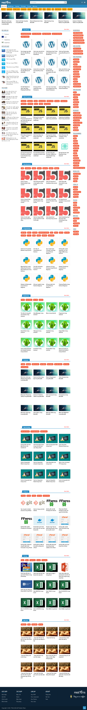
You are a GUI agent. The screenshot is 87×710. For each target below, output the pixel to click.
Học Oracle (66, 364)
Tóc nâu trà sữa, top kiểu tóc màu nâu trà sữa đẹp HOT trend (9, 113)
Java (44, 9)
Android (41, 300)
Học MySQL (50, 364)
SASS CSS (30, 104)
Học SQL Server (58, 364)
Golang (38, 235)
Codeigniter (27, 168)
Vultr (5, 37)
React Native (29, 300)
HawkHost (7, 42)
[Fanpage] (82, 2)
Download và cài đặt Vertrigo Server (11, 55)
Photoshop (44, 560)
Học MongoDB (24, 367)
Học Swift (23, 235)
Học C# (61, 232)
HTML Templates (25, 36)
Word (27, 560)
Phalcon (39, 168)
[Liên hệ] (84, 2)
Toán (29, 624)
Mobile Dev (26, 296)
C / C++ (3, 9)
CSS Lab (76, 231)
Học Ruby (67, 232)
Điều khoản (4, 701)
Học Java (33, 701)
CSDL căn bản (35, 364)
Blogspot (57, 168)
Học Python (34, 699)
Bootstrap (35, 9)
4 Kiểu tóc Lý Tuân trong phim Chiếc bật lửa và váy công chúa (10, 119)
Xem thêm (66, 29)
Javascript (23, 9)
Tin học (29, 6)
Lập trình (4, 6)
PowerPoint (32, 560)
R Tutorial (35, 232)
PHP (40, 9)
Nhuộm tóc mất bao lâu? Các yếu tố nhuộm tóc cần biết (10, 103)
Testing (33, 495)
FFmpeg (23, 495)
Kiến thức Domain (25, 431)
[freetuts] (12, 2)
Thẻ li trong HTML (10, 59)
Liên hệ (3, 697)
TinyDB (23, 364)
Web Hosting (26, 427)
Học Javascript (35, 697)
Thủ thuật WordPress (26, 34)
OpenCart (45, 168)
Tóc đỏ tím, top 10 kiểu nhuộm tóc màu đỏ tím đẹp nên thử (10, 129)
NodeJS (70, 9)
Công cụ (25, 492)
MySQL (64, 9)
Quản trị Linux (44, 431)
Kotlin (34, 235)
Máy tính (18, 694)
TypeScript (23, 104)
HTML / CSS (16, 9)
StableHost (7, 40)
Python (48, 9)
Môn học (35, 6)
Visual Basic (51, 235)
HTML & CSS (50, 101)
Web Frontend (27, 97)
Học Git (28, 495)
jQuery (29, 9)
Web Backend (27, 164)
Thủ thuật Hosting (35, 431)
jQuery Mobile (42, 101)
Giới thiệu (4, 694)
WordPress (11, 6)
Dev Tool (39, 495)
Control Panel (46, 495)
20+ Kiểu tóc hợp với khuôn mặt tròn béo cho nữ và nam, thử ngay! (10, 134)
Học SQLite (43, 364)
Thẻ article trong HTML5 (12, 67)
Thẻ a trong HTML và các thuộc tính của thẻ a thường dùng (12, 83)
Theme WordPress (37, 34)
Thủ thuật (23, 6)
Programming (27, 228)
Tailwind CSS (64, 101)
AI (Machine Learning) (44, 232)
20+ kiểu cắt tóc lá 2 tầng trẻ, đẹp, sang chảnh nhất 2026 (9, 93)
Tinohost (6, 34)
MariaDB (28, 364)
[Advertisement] (10, 165)
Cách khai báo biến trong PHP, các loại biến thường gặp (12, 51)
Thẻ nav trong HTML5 (11, 63)
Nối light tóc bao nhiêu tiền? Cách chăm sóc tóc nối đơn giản (10, 98)
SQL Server (58, 9)
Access (38, 560)
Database (25, 360)
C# (53, 9)
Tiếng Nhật (34, 624)
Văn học (40, 624)
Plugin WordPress (46, 34)
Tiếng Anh (23, 624)
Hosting (17, 6)
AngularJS (30, 101)
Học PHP (33, 694)
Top (84, 708)
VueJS (36, 104)
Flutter (22, 300)
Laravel (34, 168)
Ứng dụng (18, 701)
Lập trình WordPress (56, 34)
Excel (22, 560)
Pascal (56, 232)
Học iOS (35, 300)
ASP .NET (23, 232)
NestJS (40, 104)
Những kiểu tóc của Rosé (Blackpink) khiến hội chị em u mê (10, 139)
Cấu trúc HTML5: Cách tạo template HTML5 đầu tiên (12, 72)
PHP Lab (76, 234)
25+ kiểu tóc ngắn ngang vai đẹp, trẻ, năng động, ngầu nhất (10, 108)
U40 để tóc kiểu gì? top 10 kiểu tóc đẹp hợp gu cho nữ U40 (10, 124)
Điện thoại (18, 699)
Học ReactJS (47, 104)
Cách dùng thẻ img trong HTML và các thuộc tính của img (12, 77)
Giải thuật (9, 9)
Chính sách (4, 699)
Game (17, 697)
